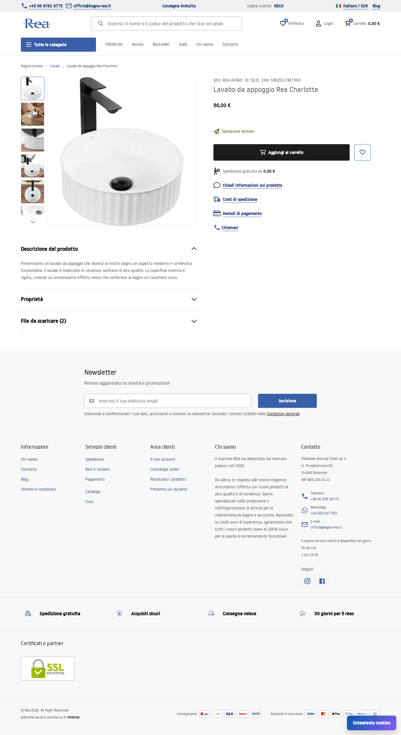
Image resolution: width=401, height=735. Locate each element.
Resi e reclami (97, 469)
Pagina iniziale (32, 66)
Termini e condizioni (38, 489)
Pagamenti (95, 479)
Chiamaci (230, 228)
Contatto (230, 44)
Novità (137, 44)
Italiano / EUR (355, 6)
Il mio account (162, 459)
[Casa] (37, 23)
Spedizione (94, 459)
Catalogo (92, 491)
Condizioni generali (283, 413)
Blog (376, 6)
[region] (32, 151)
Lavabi (55, 66)
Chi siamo (204, 44)
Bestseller (161, 44)
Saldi (183, 44)
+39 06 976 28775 (325, 499)
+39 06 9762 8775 (46, 6)
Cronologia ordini (164, 469)
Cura (89, 501)
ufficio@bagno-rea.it (92, 6)
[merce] (73, 717)
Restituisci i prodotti (168, 479)
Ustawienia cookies (371, 723)
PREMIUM (113, 44)
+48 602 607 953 (324, 513)
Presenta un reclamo (168, 489)
